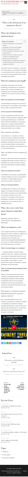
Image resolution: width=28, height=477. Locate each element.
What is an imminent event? (10, 58)
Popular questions (6, 430)
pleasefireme (20, 28)
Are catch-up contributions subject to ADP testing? (13, 432)
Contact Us (5, 451)
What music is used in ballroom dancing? (14, 361)
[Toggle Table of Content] (24, 41)
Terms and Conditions (8, 458)
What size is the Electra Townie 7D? (14, 371)
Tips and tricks (5, 403)
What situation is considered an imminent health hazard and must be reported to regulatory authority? (14, 62)
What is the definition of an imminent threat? (12, 44)
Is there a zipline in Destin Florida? (9, 440)
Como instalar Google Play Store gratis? (11, 406)
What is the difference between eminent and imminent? (13, 52)
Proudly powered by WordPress (10, 471)
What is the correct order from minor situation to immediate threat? (13, 55)
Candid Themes (16, 473)
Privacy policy (6, 455)
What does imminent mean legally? (12, 47)
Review (3, 412)
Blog (14, 19)
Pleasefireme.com (13, 1)
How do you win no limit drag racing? (10, 424)
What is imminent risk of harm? (11, 49)
